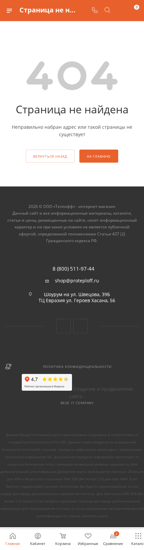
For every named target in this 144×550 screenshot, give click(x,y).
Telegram (80, 326)
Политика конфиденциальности (77, 366)
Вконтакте (63, 326)
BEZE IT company (77, 402)
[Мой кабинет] (120, 10)
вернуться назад (50, 156)
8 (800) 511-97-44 (73, 268)
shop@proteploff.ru (77, 281)
